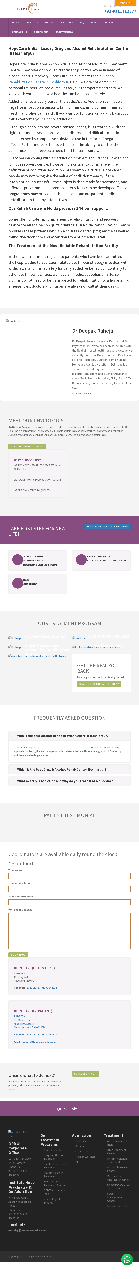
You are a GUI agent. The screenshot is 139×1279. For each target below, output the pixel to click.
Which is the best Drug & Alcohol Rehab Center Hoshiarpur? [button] (61, 769)
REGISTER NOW (64, 32)
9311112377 (34, 987)
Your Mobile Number (20, 896)
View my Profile (82, 393)
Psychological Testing (52, 1200)
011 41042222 (49, 987)
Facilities (67, 22)
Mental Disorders (54, 1150)
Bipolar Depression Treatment (55, 1165)
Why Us (49, 22)
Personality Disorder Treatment (119, 1177)
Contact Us (19, 32)
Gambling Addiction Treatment (118, 1186)
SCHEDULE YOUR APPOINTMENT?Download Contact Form (40, 560)
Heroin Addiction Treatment (117, 1160)
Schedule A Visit (85, 1073)
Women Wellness (85, 1156)
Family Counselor (117, 1206)
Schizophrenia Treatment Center (54, 1183)
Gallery (109, 22)
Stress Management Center (115, 1197)
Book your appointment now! (107, 526)
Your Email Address (20, 883)
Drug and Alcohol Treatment (54, 1156)
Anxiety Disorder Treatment (53, 1174)
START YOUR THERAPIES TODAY (99, 683)
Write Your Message (20, 909)
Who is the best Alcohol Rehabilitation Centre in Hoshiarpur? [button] (62, 736)
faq (82, 22)
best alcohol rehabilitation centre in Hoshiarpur (65, 747)
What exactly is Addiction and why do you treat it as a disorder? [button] (65, 781)
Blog (94, 22)
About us (32, 22)
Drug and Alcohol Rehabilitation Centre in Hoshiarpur (68, 51)
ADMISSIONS (41, 32)
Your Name (15, 870)
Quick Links (67, 1109)
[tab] (69, 736)
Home (15, 22)
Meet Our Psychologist (27, 446)
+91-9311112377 (120, 11)
